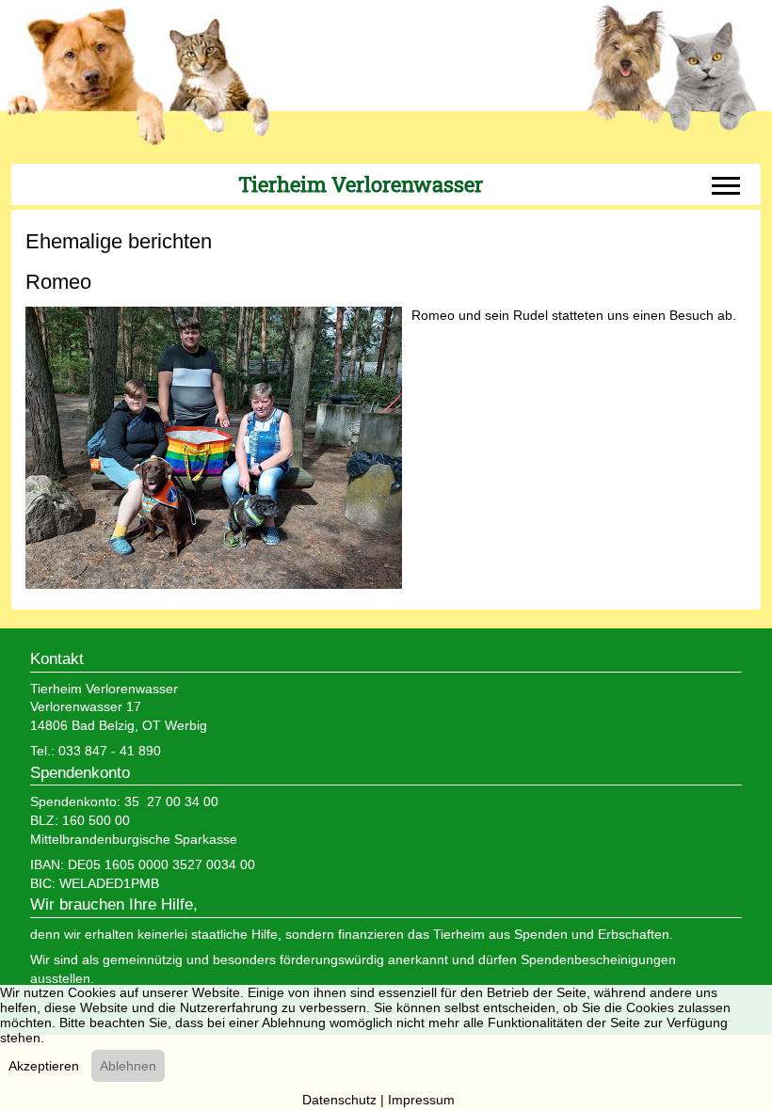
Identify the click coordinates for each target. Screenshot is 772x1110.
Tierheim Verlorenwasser (360, 184)
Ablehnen (128, 1065)
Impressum (421, 1099)
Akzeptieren (43, 1065)
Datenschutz (339, 1099)
